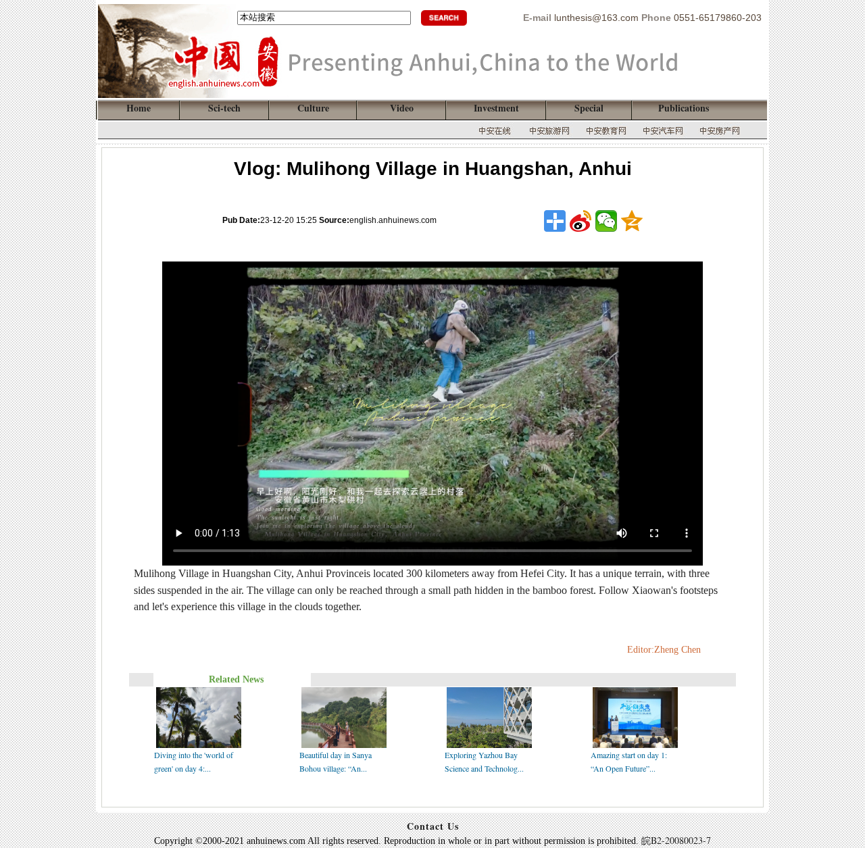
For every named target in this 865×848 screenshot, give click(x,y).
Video (402, 108)
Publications (683, 108)
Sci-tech (224, 108)
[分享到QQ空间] (632, 221)
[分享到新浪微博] (580, 221)
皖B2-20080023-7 (676, 840)
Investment (496, 108)
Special (588, 108)
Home (138, 108)
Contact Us (433, 826)
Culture (313, 108)
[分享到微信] (606, 221)
